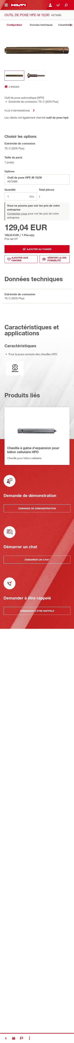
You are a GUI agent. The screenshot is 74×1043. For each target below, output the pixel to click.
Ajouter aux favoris (19, 259)
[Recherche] (66, 5)
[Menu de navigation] (6, 5)
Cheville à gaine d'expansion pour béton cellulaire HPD (33, 450)
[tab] (14, 25)
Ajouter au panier (39, 249)
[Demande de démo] (14, 1038)
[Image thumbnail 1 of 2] (14, 76)
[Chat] (22, 1038)
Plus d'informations (17, 110)
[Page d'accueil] (18, 5)
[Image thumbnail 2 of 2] (36, 76)
